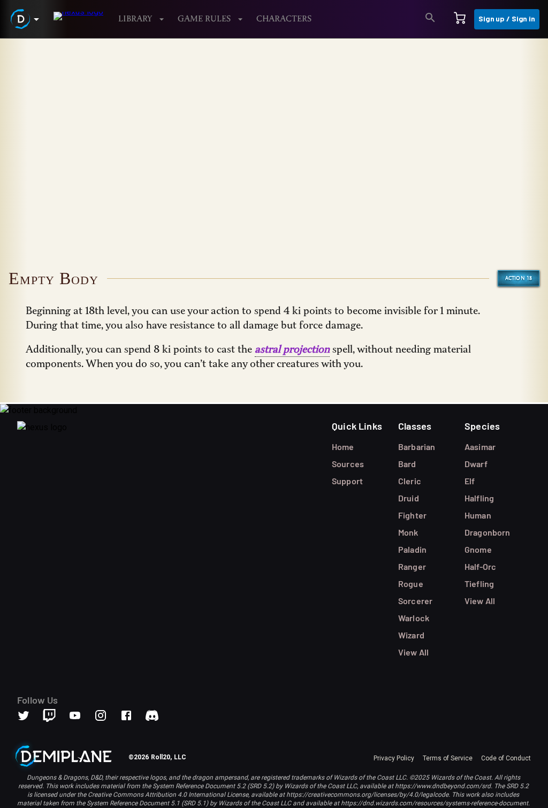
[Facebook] (133, 715)
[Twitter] (30, 715)
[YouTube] (81, 715)
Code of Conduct (506, 758)
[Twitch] (49, 715)
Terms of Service (448, 758)
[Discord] (152, 715)
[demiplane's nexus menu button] (27, 19)
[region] (274, 423)
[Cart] (459, 19)
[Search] (430, 19)
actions (67, 65)
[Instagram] (107, 715)
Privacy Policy (394, 758)
